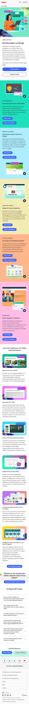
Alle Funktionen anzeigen (14, 566)
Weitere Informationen (9, 123)
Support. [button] (4, 681)
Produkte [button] (4, 688)
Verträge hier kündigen (6, 699)
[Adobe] (4, 2)
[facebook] (3, 695)
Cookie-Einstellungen (6, 701)
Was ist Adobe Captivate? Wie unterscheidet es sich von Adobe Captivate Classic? (14, 607)
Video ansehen (14, 69)
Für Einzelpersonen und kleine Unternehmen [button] (11, 672)
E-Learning (4, 6)
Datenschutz (13, 699)
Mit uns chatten (7, 652)
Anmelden (25, 2)
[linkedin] (10, 695)
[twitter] (8, 695)
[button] (20, 2)
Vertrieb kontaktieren (20, 652)
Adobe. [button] (3, 684)
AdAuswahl (14, 701)
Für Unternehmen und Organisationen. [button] (10, 678)
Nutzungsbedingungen (20, 699)
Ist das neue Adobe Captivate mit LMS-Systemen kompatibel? (13, 639)
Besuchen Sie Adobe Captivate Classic (14, 582)
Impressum (18, 697)
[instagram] (5, 695)
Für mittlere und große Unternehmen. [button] (10, 675)
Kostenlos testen (14, 74)
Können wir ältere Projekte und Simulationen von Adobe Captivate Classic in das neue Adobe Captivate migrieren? (14, 598)
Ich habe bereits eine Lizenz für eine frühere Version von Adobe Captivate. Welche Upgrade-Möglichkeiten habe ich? (13, 622)
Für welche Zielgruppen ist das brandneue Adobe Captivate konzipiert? (14, 614)
